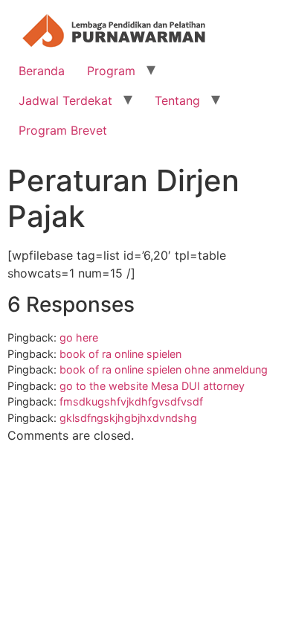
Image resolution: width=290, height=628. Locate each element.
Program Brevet (63, 130)
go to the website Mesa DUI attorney (152, 385)
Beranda (42, 70)
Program (111, 70)
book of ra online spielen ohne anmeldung (163, 369)
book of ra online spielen (120, 353)
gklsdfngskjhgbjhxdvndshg (128, 417)
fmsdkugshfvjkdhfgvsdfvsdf (131, 401)
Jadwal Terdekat (65, 100)
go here (78, 337)
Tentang (177, 100)
